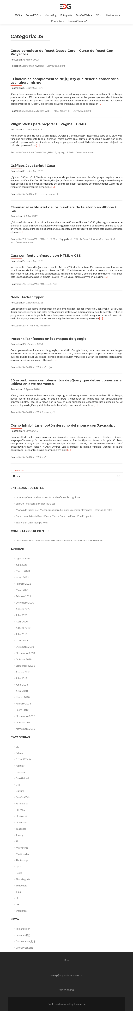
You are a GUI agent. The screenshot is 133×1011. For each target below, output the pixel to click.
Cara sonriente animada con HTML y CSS (46, 256)
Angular (20, 765)
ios (12, 242)
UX (17, 904)
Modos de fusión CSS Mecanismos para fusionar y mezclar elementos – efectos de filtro (64, 509)
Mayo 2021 (22, 589)
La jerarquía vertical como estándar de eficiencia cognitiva (48, 497)
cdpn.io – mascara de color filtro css (35, 503)
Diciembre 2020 (25, 602)
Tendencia (44, 325)
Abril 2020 (22, 621)
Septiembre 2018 (25, 665)
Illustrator (21, 822)
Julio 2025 (21, 564)
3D (97, 15)
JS (36, 65)
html (112, 239)
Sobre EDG (32, 15)
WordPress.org (24, 947)
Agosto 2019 (23, 627)
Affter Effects (23, 759)
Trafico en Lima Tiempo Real (32, 522)
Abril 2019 (22, 640)
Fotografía (66, 15)
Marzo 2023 (23, 570)
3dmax (19, 752)
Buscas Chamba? (77, 20)
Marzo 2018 (23, 697)
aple (70, 239)
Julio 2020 (21, 615)
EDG (17, 15)
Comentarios (25, 941)
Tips (55, 239)
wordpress (22, 910)
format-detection (100, 239)
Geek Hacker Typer (27, 297)
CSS (34, 110)
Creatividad (27, 152)
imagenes (21, 828)
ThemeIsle (79, 1004)
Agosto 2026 (23, 558)
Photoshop (22, 860)
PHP (71, 152)
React (41, 65)
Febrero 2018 (23, 703)
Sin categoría (23, 879)
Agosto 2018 (23, 671)
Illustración (111, 15)
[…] (100, 103)
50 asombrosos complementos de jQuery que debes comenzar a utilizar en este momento (66, 382)
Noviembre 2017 (25, 716)
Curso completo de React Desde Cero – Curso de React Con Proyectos (62, 52)
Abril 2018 (22, 690)
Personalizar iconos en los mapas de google (48, 339)
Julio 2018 (21, 678)
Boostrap (26, 110)
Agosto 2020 (23, 608)
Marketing (51, 15)
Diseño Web (83, 15)
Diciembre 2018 (25, 646)
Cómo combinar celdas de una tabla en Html (78, 540)
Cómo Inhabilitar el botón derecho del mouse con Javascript (63, 425)
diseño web (84, 239)
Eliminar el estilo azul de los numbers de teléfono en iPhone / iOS (63, 209)
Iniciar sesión (23, 928)
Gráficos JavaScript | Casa (33, 166)
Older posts (19, 470)
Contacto (56, 20)
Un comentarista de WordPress (33, 540)
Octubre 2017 (24, 722)
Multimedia (22, 853)
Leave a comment (56, 65)
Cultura (20, 790)
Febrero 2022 (23, 583)
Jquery (63, 110)
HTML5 (54, 110)
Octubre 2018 (24, 659)
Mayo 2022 (22, 577)
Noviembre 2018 (25, 652)
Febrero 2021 (23, 596)
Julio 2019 (21, 634)
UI (17, 898)
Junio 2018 (22, 684)
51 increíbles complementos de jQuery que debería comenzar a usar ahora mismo (65, 80)
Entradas (23, 934)
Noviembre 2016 (25, 728)
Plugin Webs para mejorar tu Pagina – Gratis (48, 124)
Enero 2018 (22, 709)
